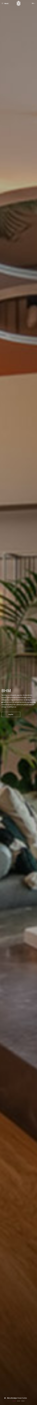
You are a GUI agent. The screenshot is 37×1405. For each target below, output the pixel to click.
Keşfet (10, 714)
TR (33, 3)
